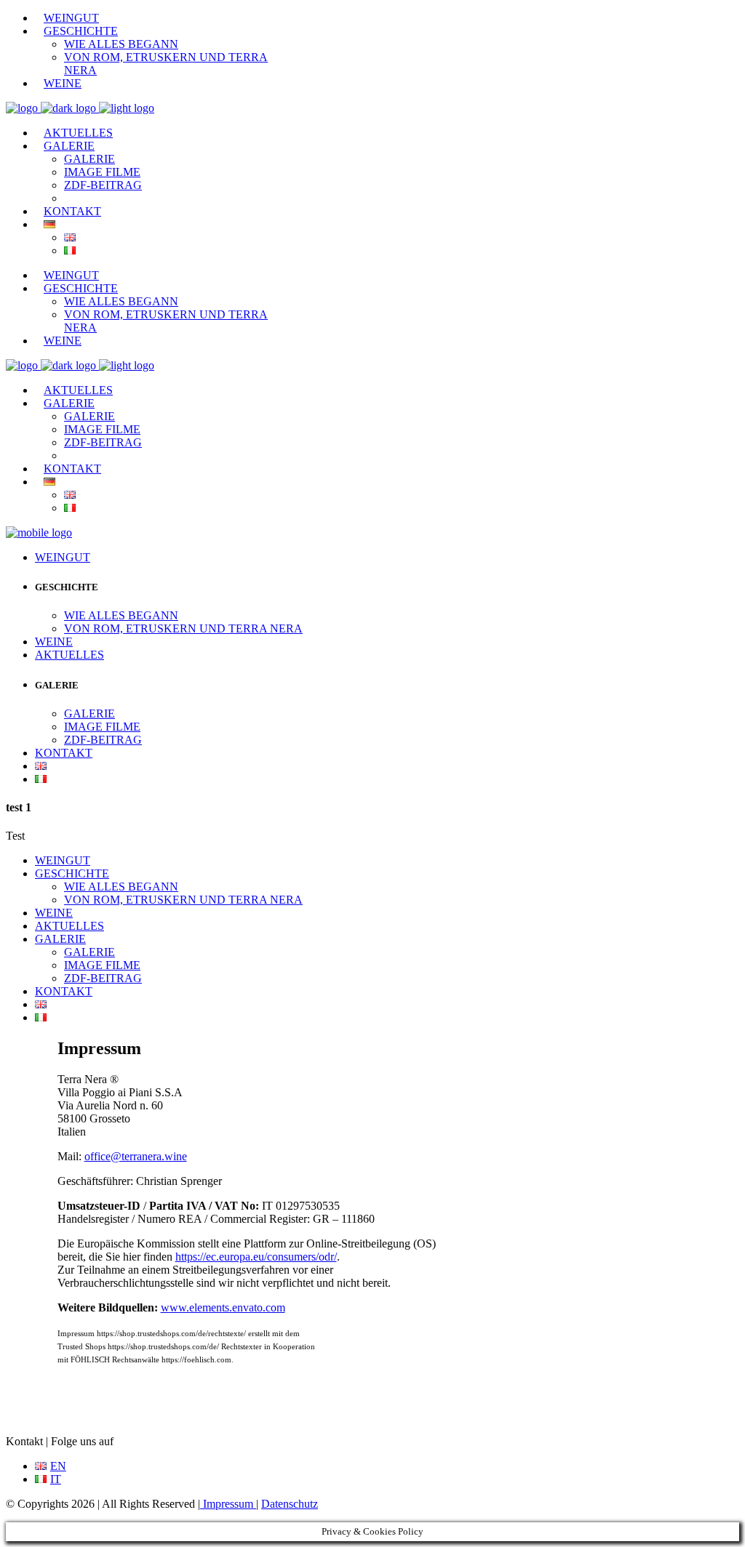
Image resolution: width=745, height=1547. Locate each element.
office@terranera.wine (135, 1156)
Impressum (228, 1504)
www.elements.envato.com (223, 1307)
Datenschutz (289, 1504)
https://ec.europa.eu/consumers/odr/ (256, 1256)
